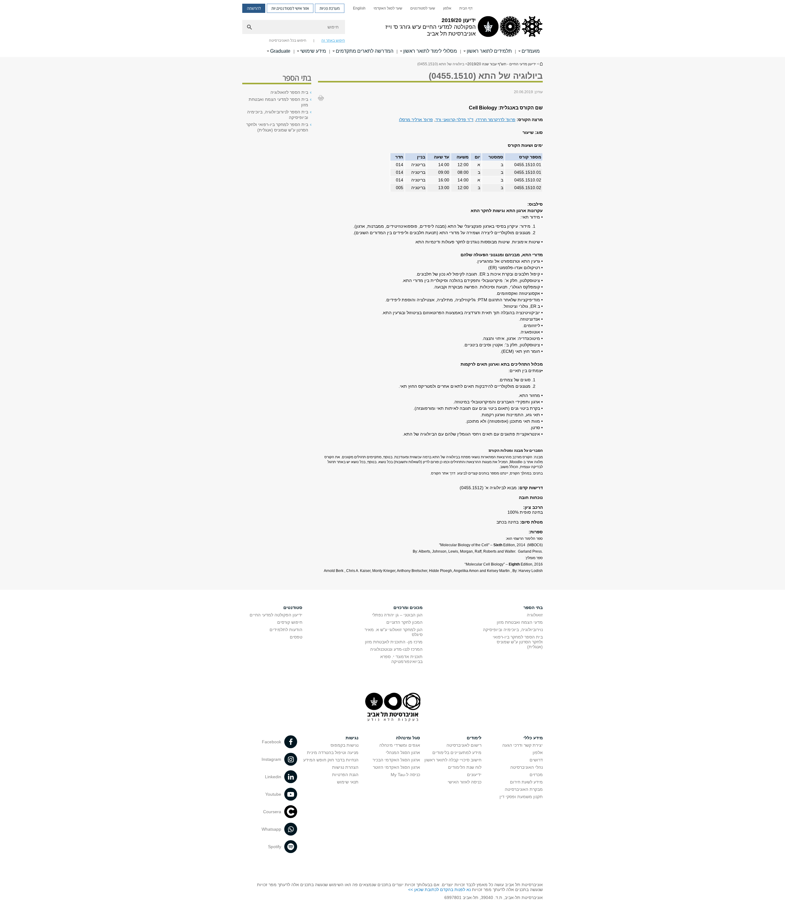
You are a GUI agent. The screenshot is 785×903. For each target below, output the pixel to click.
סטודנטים (292, 607)
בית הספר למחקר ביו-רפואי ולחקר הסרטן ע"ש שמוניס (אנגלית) (277, 127)
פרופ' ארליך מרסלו (416, 119)
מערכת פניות (330, 8)
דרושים (536, 759)
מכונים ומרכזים (408, 607)
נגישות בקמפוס (344, 745)
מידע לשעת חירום (526, 781)
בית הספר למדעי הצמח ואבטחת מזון (278, 102)
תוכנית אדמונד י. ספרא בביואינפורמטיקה (401, 659)
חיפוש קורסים (289, 622)
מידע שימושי (313, 51)
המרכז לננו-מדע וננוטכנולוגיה (396, 649)
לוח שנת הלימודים (464, 767)
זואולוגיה (535, 614)
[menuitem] (466, 8)
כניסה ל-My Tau (405, 774)
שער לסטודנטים (422, 8)
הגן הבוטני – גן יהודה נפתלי (397, 614)
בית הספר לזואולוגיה (289, 92)
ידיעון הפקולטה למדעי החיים (276, 614)
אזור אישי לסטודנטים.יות (290, 8)
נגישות (352, 737)
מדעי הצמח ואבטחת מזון (520, 622)
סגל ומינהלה (408, 737)
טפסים (296, 636)
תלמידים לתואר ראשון (489, 51)
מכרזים (536, 774)
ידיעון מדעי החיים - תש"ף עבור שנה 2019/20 (541, 64)
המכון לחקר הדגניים (404, 622)
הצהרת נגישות (345, 767)
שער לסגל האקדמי (387, 8)
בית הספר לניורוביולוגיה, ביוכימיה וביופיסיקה (277, 114)
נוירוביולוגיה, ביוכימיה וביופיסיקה (513, 629)
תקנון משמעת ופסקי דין (521, 796)
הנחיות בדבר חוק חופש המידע (330, 759)
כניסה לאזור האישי (464, 781)
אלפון (447, 8)
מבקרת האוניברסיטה (524, 789)
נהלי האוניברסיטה (526, 767)
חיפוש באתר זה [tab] (333, 40)
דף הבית (466, 8)
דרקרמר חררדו (489, 119)
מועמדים (531, 51)
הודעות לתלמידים (286, 629)
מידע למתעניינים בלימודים (456, 752)
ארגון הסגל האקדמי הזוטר (396, 767)
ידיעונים (474, 774)
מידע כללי (533, 737)
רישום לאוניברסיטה (463, 745)
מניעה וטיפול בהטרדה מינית (332, 752)
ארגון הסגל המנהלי (403, 752)
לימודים (474, 737)
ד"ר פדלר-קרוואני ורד (454, 119)
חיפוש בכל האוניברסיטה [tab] (287, 40)
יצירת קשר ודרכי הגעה (522, 745)
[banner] (392, 28)
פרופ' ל (508, 119)
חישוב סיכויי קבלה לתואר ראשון (452, 759)
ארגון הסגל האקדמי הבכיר (396, 759)
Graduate (280, 51)
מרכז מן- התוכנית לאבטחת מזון (394, 641)
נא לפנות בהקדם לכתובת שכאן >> (439, 889)
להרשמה (254, 8)
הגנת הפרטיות (345, 774)
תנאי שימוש (347, 781)
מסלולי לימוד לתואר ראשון (430, 51)
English (359, 8)
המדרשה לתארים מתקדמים (364, 51)
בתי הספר (533, 607)
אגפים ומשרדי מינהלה (399, 745)
